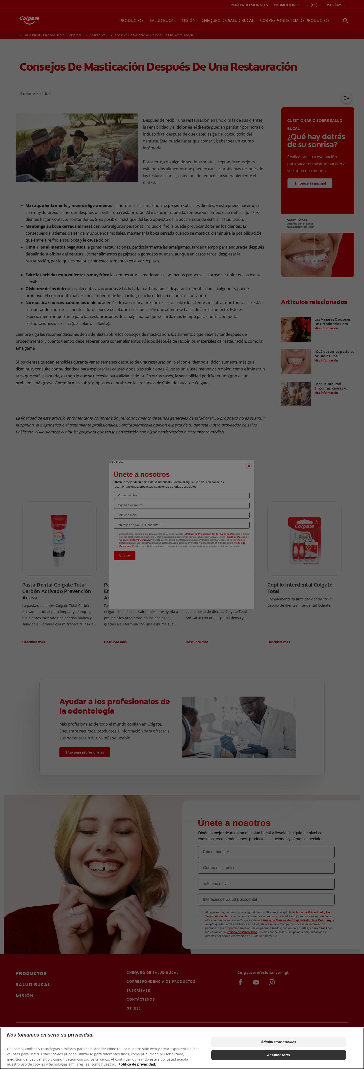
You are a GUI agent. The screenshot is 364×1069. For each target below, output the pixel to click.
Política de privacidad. (137, 1064)
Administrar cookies (278, 1042)
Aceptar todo (278, 1055)
